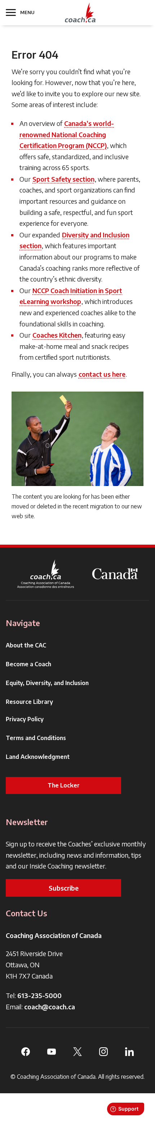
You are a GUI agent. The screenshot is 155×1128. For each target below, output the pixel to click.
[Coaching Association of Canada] (46, 573)
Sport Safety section (63, 179)
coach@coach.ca (49, 1006)
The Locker (64, 785)
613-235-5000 (39, 995)
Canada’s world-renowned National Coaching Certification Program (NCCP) (66, 134)
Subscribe (64, 888)
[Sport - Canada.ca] (115, 573)
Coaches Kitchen (56, 335)
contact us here (102, 374)
